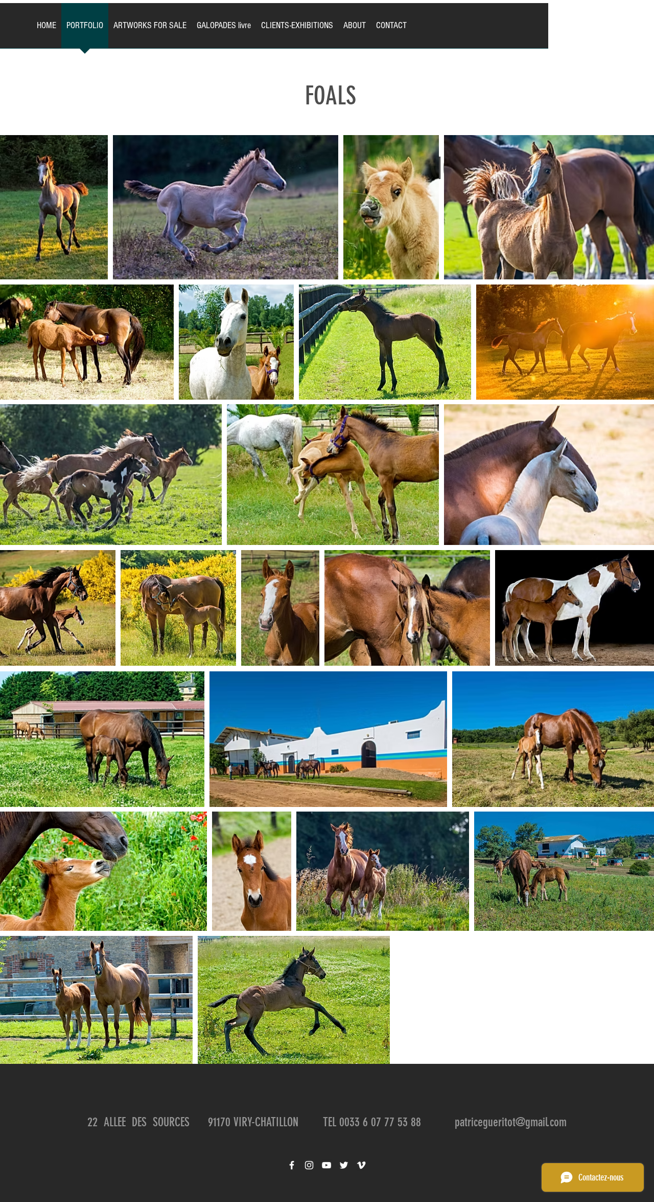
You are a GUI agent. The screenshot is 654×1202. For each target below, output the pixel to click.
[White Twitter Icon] (343, 1165)
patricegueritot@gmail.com (511, 1122)
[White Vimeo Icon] (361, 1165)
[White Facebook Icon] (291, 1165)
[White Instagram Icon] (309, 1165)
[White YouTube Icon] (326, 1165)
